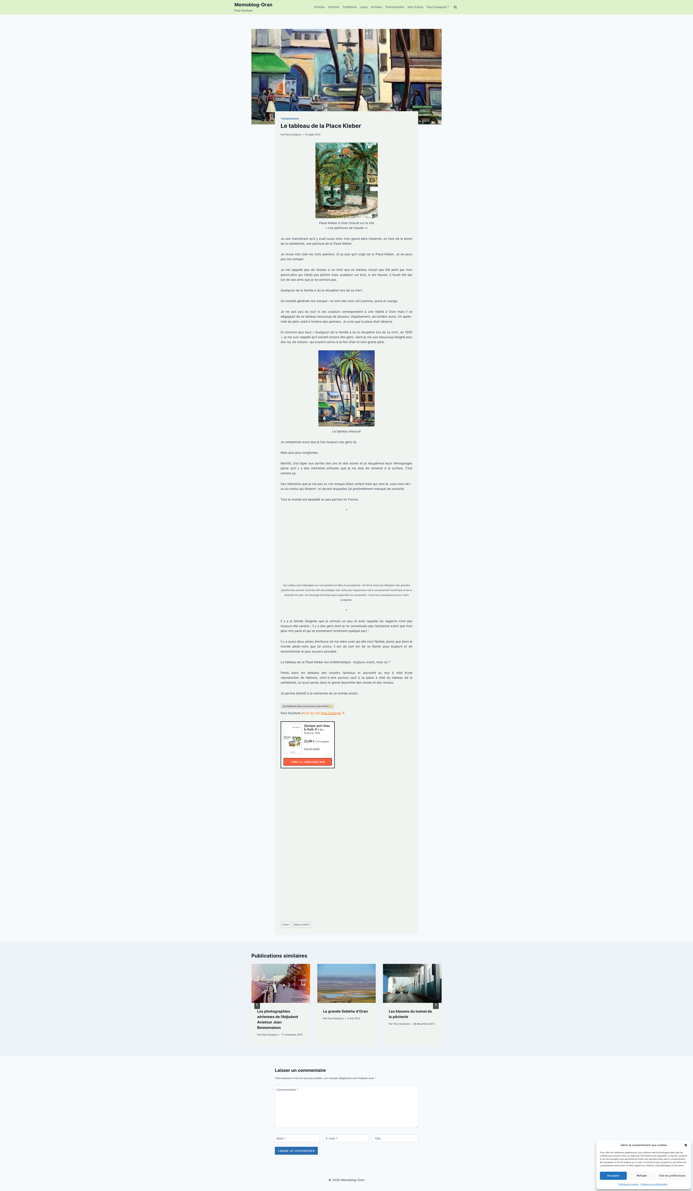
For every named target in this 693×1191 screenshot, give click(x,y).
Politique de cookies (628, 1184)
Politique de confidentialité (653, 1184)
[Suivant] (436, 1004)
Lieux (364, 7)
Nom (281, 1138)
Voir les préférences (672, 1175)
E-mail (331, 1138)
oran (285, 924)
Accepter (613, 1175)
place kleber (301, 924)
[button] (686, 1145)
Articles (319, 7)
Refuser (642, 1175)
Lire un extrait (312, 748)
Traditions (349, 7)
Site (378, 1138)
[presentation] (280, 983)
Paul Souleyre (293, 134)
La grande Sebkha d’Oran (345, 1011)
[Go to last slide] (257, 1004)
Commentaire (287, 1090)
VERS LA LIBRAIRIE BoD (308, 762)
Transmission (394, 7)
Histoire (333, 7)
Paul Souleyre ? (437, 7)
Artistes (376, 7)
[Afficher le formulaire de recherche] (455, 7)
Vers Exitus (415, 7)
